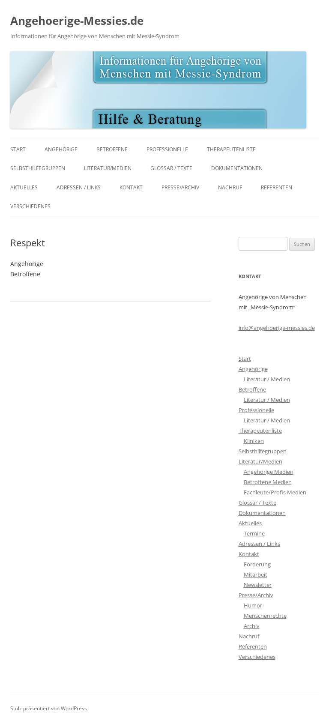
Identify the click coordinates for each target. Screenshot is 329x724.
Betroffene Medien (268, 482)
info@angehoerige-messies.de (277, 328)
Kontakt (131, 187)
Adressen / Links (79, 187)
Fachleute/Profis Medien (275, 492)
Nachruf (230, 187)
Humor (253, 605)
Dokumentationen (237, 168)
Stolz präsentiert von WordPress (48, 708)
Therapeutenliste (231, 149)
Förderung (257, 564)
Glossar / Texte (171, 168)
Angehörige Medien (268, 472)
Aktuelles (24, 187)
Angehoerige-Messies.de (77, 20)
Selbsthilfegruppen (37, 168)
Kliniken (254, 441)
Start (18, 149)
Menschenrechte (265, 615)
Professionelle (167, 149)
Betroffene (112, 149)
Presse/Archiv (180, 187)
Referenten (276, 187)
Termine (254, 533)
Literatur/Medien (108, 168)
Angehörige (61, 149)
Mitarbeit (255, 574)
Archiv (252, 626)
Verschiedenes (30, 206)
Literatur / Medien (267, 379)
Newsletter (258, 585)
